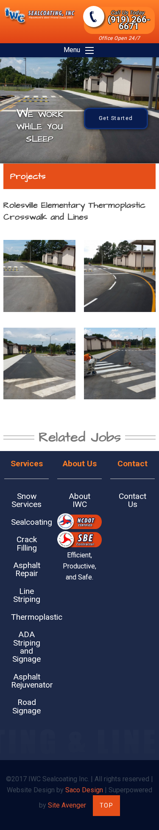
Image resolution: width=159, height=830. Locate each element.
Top (106, 805)
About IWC (79, 500)
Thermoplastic (30, 617)
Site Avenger (67, 805)
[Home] (39, 23)
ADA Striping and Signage (26, 646)
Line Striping (26, 595)
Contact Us (132, 500)
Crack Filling (27, 543)
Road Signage (26, 706)
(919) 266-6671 (129, 20)
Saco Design (84, 790)
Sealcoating (30, 522)
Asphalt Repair (26, 569)
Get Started (116, 118)
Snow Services (26, 500)
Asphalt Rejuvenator (30, 681)
